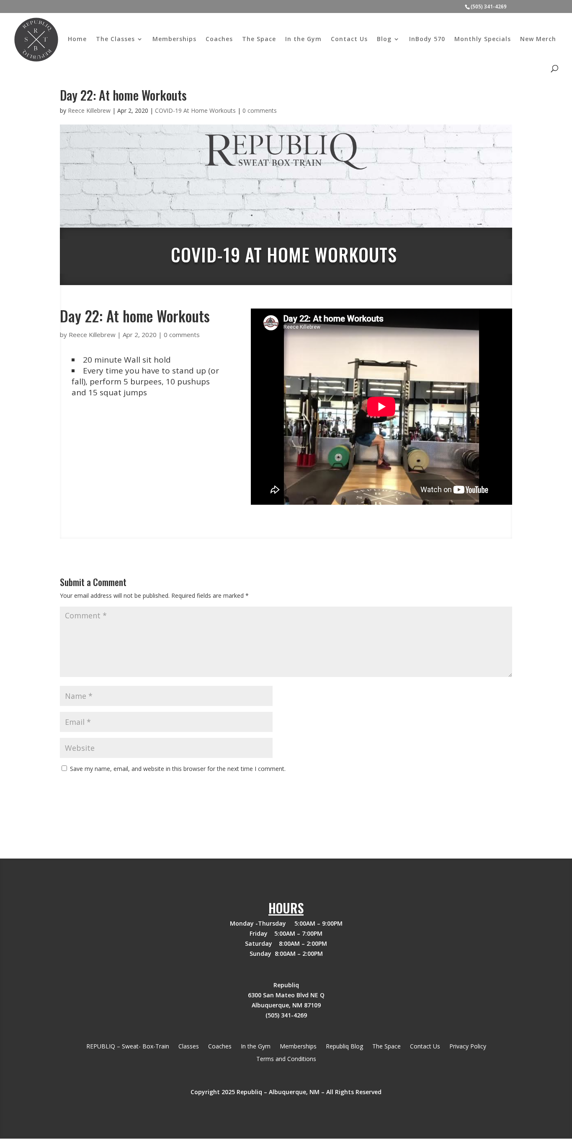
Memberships (174, 39)
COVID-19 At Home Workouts (195, 110)
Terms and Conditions (286, 1059)
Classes (188, 1046)
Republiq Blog (344, 1046)
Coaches (219, 39)
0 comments (259, 110)
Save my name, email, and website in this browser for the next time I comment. (178, 769)
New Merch (538, 39)
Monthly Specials (482, 39)
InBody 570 (427, 39)
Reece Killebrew (89, 110)
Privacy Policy (467, 1046)
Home (77, 39)
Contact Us (349, 39)
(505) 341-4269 (489, 6)
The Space (259, 39)
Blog (384, 39)
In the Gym (303, 39)
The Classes (115, 39)
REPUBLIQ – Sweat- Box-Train (127, 1046)
